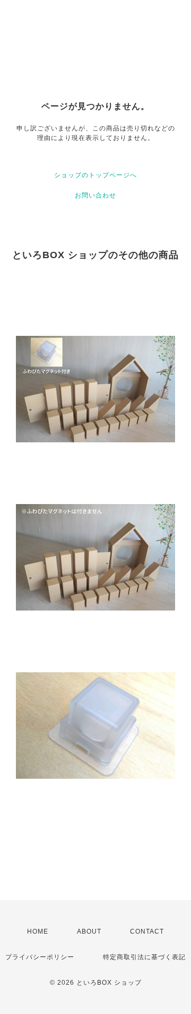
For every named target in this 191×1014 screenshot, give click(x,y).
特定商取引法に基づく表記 (144, 957)
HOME (37, 931)
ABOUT (89, 931)
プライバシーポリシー (39, 957)
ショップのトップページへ (95, 175)
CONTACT (147, 931)
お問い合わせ (95, 195)
